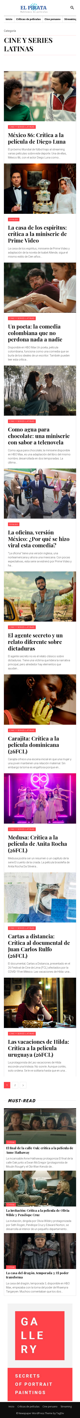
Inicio (11, 1406)
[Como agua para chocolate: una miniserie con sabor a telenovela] (40, 391)
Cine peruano (50, 1406)
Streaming (66, 1406)
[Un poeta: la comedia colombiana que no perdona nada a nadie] (40, 288)
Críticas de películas (28, 1406)
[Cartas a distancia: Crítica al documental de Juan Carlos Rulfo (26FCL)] (40, 897)
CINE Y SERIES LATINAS (21, 127)
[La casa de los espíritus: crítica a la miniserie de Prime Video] (40, 188)
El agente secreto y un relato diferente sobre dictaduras (35, 642)
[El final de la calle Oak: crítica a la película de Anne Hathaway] (40, 1126)
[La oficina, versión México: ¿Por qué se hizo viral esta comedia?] (40, 493)
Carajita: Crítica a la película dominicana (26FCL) (33, 745)
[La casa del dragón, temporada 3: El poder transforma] (40, 1251)
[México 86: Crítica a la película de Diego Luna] (40, 96)
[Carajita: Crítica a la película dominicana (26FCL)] (40, 699)
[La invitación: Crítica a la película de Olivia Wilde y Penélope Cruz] (40, 1189)
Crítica (11, 1142)
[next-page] (23, 1085)
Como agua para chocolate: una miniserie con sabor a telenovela (39, 436)
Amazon (13, 219)
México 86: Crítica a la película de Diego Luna (37, 138)
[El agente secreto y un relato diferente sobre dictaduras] (40, 596)
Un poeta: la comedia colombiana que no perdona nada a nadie (35, 333)
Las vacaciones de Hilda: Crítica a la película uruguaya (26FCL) (38, 1048)
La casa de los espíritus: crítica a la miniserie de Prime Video (37, 234)
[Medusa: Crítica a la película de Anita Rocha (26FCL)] (40, 798)
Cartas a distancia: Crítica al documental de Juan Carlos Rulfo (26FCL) (39, 946)
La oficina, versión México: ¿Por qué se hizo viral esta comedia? (39, 539)
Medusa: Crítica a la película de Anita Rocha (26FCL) (37, 844)
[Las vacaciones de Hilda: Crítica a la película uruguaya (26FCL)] (40, 1003)
